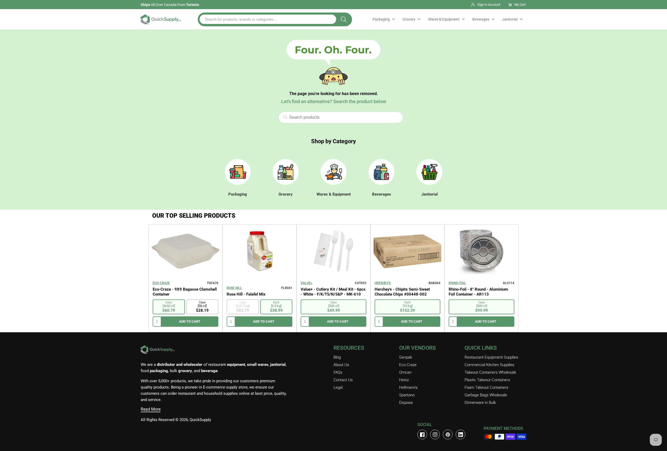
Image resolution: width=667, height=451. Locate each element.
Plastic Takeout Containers (487, 380)
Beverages (480, 19)
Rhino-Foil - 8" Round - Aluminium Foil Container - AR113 (478, 292)
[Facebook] (422, 434)
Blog (337, 357)
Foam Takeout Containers (486, 387)
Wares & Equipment (444, 19)
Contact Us (343, 380)
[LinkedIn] (460, 434)
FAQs (338, 372)
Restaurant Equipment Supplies (491, 357)
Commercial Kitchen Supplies (489, 364)
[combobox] (268, 19)
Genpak (405, 357)
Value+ (306, 283)
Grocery (409, 19)
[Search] (343, 19)
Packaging (381, 19)
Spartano (407, 395)
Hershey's (383, 283)
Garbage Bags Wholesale (486, 395)
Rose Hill (234, 288)
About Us (341, 364)
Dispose (406, 402)
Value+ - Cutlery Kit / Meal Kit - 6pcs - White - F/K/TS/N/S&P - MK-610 (333, 292)
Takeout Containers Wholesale (490, 372)
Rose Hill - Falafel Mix (246, 294)
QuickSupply (200, 419)
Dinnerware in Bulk (480, 402)
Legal (338, 387)
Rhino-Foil (457, 283)
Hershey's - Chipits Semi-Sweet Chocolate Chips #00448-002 (402, 292)
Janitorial (509, 19)
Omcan (405, 372)
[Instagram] (435, 434)
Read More (150, 409)
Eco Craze (408, 364)
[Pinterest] (448, 434)
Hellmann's (408, 387)
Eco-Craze (161, 283)
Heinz (404, 380)
